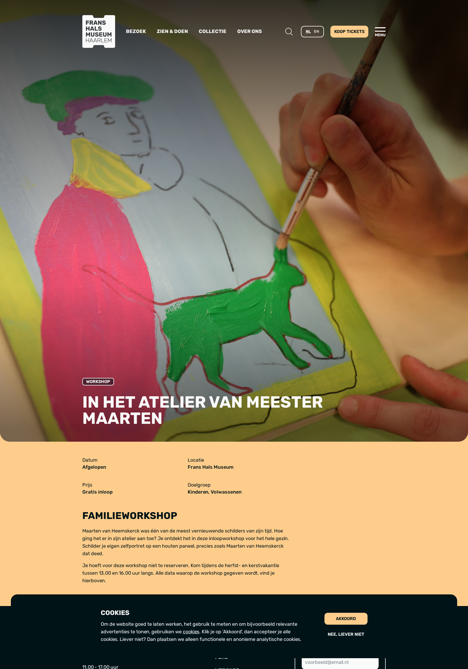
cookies (191, 632)
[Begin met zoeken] (289, 31)
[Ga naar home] (98, 31)
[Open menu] (380, 31)
